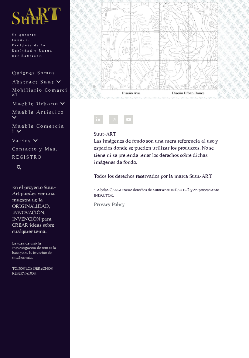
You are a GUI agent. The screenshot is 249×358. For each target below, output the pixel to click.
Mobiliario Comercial (40, 92)
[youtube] (128, 119)
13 (205, 88)
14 (214, 88)
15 (223, 88)
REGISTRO (27, 157)
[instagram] (113, 119)
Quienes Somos (33, 73)
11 (187, 88)
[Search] (17, 168)
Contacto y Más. (35, 149)
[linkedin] (98, 119)
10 (178, 88)
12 (196, 88)
